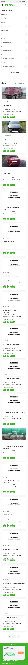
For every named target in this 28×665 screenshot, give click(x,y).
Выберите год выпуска (8, 58)
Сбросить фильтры (15, 72)
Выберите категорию (8, 18)
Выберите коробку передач (10, 66)
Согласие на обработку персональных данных (10, 657)
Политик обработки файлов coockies (8, 651)
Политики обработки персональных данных (9, 654)
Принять (21, 652)
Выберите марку (7, 42)
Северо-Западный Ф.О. (8, 26)
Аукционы (14, 645)
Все (4, 34)
